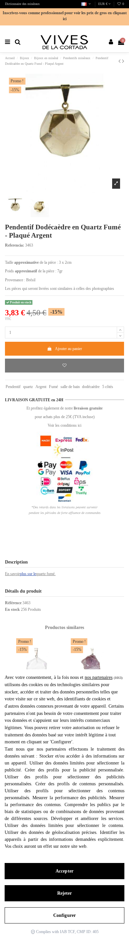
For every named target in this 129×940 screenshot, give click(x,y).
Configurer (64, 915)
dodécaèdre (91, 386)
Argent (40, 386)
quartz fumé (45, 573)
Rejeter (64, 893)
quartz (28, 386)
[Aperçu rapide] (52, 658)
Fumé (53, 386)
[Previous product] (120, 61)
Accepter (64, 871)
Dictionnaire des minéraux (22, 4)
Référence (13, 603)
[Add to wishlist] (64, 365)
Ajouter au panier (68, 348)
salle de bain (70, 386)
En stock (12, 609)
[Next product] (123, 61)
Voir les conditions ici (64, 425)
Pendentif (13, 386)
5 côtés (107, 386)
